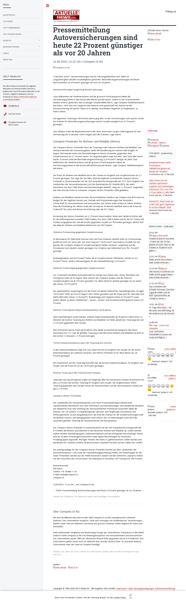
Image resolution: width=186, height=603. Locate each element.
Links (6, 53)
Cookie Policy (120, 597)
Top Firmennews (11, 28)
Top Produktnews (12, 34)
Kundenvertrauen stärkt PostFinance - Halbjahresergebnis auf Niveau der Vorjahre (160, 167)
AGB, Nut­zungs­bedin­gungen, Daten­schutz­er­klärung (151, 588)
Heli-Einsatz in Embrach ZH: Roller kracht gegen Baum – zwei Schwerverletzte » (161, 274)
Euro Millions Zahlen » (170, 377)
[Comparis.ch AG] (98, 67)
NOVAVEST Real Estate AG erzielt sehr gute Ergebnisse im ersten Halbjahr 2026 (162, 204)
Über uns (7, 60)
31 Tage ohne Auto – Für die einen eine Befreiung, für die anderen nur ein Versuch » (161, 312)
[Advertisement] (167, 87)
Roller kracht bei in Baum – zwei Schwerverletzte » (161, 261)
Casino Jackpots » (171, 408)
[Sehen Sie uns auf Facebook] (153, 139)
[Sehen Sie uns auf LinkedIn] (164, 145)
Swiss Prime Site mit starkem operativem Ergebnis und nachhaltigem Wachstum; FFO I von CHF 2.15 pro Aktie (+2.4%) (161, 186)
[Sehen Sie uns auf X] (157, 142)
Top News (8, 21)
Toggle (47, 5)
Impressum (121, 588)
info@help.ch (13, 105)
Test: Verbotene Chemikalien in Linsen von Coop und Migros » (160, 334)
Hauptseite (9, 15)
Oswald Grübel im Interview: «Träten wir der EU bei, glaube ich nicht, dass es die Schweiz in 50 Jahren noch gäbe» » (161, 244)
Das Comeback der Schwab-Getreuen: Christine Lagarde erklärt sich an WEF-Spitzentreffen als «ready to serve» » (161, 292)
